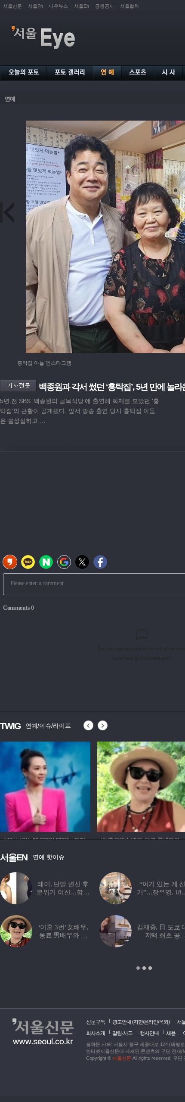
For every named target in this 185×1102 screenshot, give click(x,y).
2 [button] (144, 968)
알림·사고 (122, 1033)
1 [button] (138, 968)
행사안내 (149, 1033)
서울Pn (35, 6)
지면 (138, 1022)
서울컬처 (129, 6)
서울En (81, 6)
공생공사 (104, 6)
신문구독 (95, 1022)
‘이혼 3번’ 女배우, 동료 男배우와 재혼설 (63, 935)
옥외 (163, 1022)
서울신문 (12, 6)
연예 (10, 99)
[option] (45, 785)
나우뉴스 (58, 6)
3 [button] (150, 968)
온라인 (151, 1022)
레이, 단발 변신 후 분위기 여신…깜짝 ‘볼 (63, 892)
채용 (171, 1033)
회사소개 (95, 1033)
